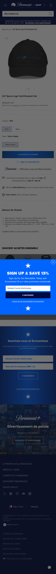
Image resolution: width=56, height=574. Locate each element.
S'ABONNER (27, 295)
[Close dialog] (53, 262)
